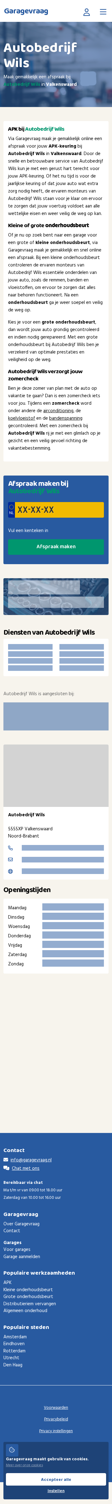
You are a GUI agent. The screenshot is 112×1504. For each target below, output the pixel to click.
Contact (11, 1231)
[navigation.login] (88, 12)
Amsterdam (15, 1337)
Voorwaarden (56, 1407)
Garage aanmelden (21, 1257)
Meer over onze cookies (24, 1465)
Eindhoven (14, 1344)
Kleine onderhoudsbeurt (28, 1290)
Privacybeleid (56, 1419)
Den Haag (12, 1365)
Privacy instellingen (56, 1431)
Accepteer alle (56, 1479)
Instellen (56, 1491)
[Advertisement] (56, 1044)
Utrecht (11, 1358)
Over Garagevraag (21, 1224)
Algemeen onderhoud (25, 1311)
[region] (56, 776)
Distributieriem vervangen (29, 1304)
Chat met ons (26, 1168)
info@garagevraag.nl (31, 1160)
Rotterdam (14, 1351)
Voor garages (16, 1249)
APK (7, 1283)
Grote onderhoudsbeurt (28, 1297)
